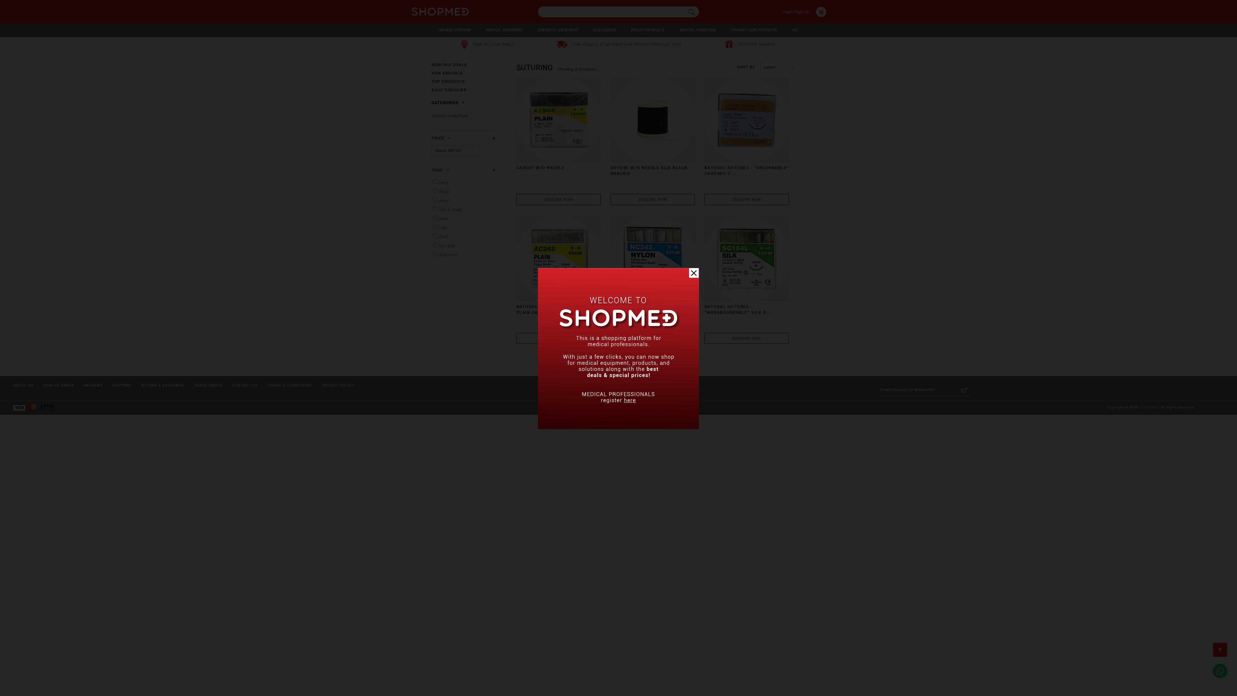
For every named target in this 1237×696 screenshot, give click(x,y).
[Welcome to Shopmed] (618, 427)
